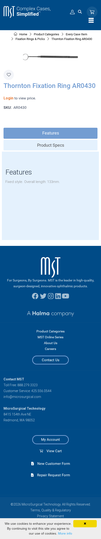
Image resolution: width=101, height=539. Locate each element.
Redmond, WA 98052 (19, 420)
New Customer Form (52, 464)
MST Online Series (50, 337)
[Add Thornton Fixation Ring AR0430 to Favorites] (9, 75)
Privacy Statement (50, 516)
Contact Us (50, 360)
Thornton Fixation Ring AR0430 (71, 39)
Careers (50, 349)
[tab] (50, 133)
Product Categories (50, 331)
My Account (50, 439)
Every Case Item (76, 34)
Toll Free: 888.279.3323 (21, 385)
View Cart (52, 451)
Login (8, 98)
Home (23, 34)
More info (65, 533)
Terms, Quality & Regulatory (50, 510)
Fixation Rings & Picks (30, 39)
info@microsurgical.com (22, 397)
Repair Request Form (52, 475)
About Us (50, 343)
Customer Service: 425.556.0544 (27, 391)
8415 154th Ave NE (17, 414)
